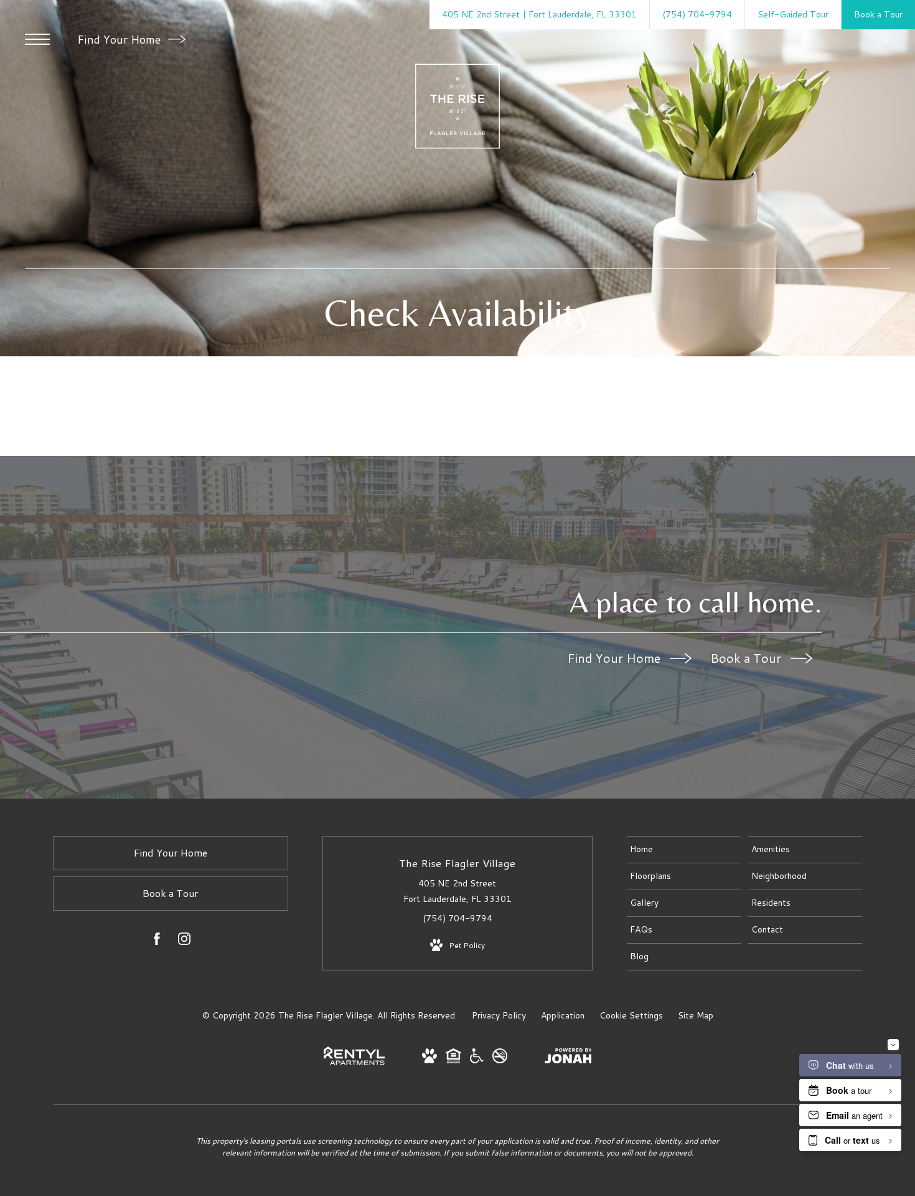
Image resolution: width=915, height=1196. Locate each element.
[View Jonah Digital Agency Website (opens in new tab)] (568, 1058)
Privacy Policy (499, 1015)
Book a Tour (747, 658)
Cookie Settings (631, 1015)
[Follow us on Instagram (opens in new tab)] (184, 941)
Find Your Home (120, 39)
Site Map (695, 1015)
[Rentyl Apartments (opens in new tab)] (354, 1062)
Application (562, 1015)
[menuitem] (684, 850)
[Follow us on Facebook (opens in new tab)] (157, 941)
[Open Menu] (37, 39)
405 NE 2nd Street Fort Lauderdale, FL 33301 (457, 891)
